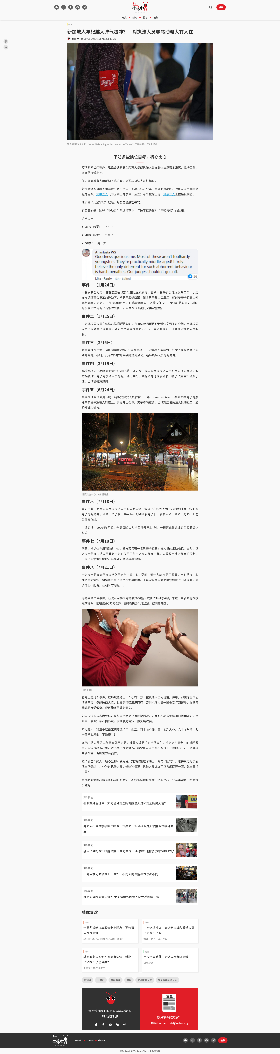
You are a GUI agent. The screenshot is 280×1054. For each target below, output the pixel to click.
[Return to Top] (273, 1048)
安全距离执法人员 (167, 980)
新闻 (134, 17)
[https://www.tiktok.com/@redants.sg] (63, 7)
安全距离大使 (145, 980)
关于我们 (78, 1040)
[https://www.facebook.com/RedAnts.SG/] (70, 7)
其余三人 (169, 194)
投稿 (221, 7)
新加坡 (87, 980)
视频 (155, 17)
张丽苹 (75, 38)
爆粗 (129, 980)
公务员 (100, 980)
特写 (145, 17)
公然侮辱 (115, 980)
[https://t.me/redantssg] (84, 7)
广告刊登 (90, 1040)
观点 (124, 17)
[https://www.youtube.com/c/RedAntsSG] (77, 7)
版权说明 (101, 1040)
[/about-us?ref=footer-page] (56, 7)
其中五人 (102, 194)
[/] (140, 7)
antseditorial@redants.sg (173, 1023)
